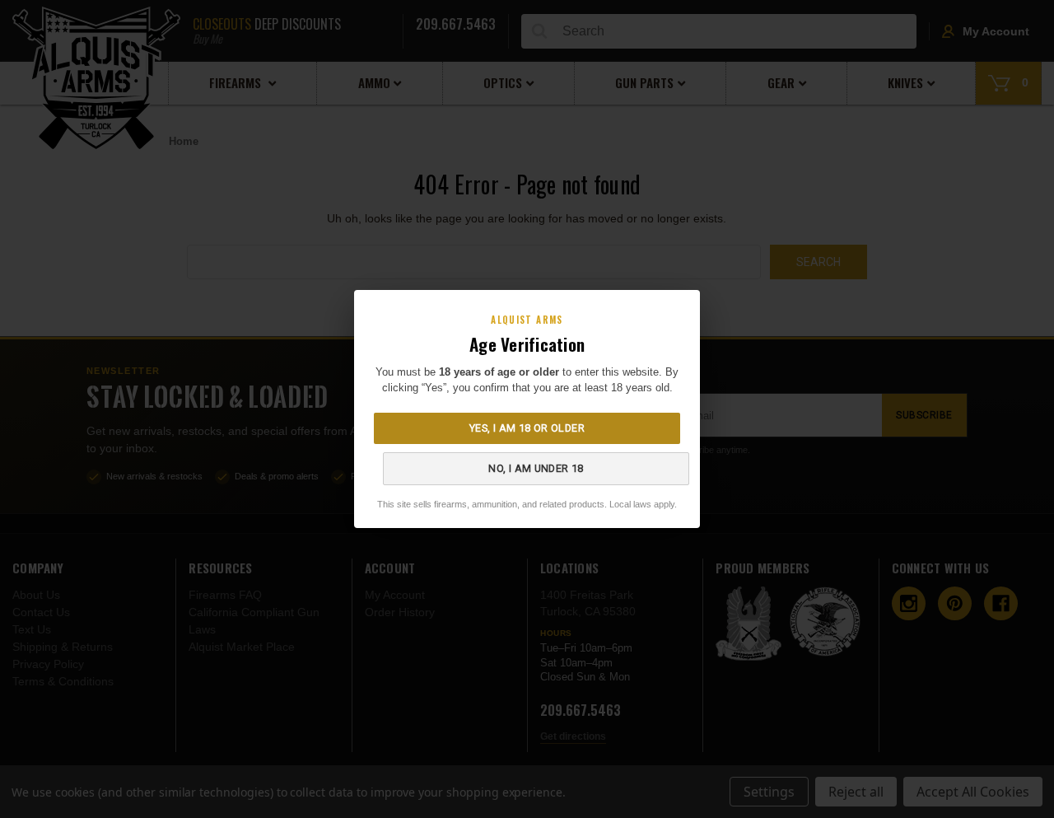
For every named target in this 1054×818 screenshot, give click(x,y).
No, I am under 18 (535, 468)
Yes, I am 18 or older (527, 428)
